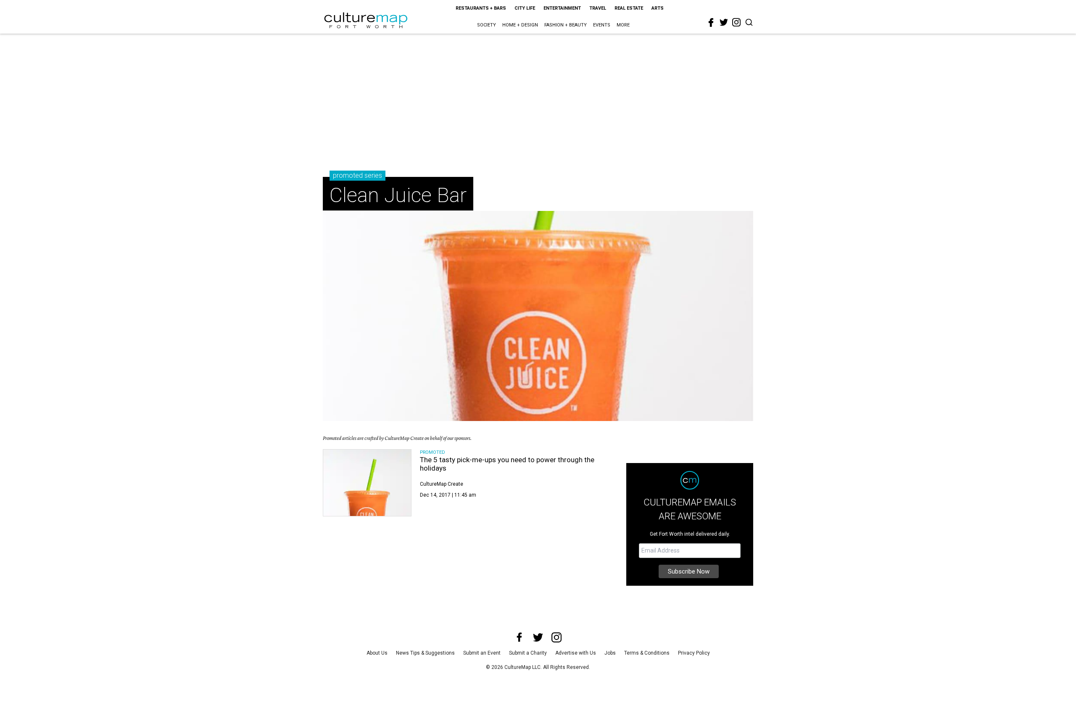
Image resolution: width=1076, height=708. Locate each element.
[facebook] (711, 22)
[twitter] (724, 22)
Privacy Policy (694, 653)
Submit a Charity (528, 653)
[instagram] (736, 22)
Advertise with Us (575, 653)
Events (601, 25)
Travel (597, 8)
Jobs (610, 653)
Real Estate (628, 8)
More (623, 25)
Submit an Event (482, 653)
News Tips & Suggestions (425, 653)
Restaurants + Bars (481, 8)
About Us (377, 653)
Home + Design (520, 25)
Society (486, 25)
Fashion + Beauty (565, 25)
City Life (524, 8)
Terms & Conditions (647, 653)
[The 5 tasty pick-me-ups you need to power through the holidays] (367, 482)
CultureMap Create (441, 484)
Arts (657, 8)
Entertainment (562, 8)
